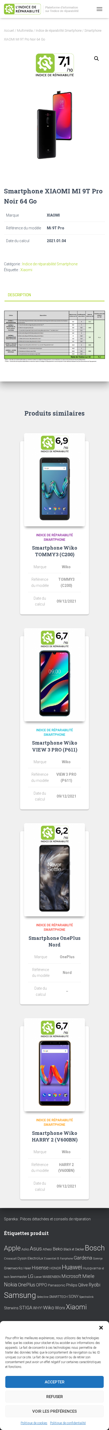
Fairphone (66, 1258)
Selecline (42, 1297)
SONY (74, 1296)
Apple (12, 1248)
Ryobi (94, 1284)
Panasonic (56, 1285)
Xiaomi (26, 270)
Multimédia (25, 30)
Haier (27, 1268)
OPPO (41, 1284)
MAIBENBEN (52, 1277)
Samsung (20, 1295)
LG (30, 1276)
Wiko (48, 1308)
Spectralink (86, 1297)
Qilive (83, 1284)
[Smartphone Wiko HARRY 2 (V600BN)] (54, 1064)
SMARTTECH (58, 1297)
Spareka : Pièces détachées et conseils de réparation (47, 1219)
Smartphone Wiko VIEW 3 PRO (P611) (54, 746)
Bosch (95, 1248)
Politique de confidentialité (68, 1423)
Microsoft (71, 1276)
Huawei (72, 1267)
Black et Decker (73, 1249)
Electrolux (35, 1258)
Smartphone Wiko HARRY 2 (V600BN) (55, 1136)
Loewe (38, 1277)
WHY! (37, 1308)
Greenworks (13, 1268)
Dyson (22, 1258)
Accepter (55, 1382)
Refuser (54, 1396)
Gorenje (98, 1258)
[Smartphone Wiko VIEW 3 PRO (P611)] (54, 674)
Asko (25, 1249)
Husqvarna (92, 1268)
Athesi (47, 1249)
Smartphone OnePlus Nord (54, 941)
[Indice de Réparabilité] (45, 9)
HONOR (55, 1268)
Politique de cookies (34, 1423)
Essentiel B (51, 1258)
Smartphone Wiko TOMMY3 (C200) (54, 551)
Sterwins (11, 1308)
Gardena (83, 1258)
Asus (36, 1248)
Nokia (10, 1284)
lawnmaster (18, 1277)
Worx (60, 1307)
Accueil (9, 30)
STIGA (25, 1307)
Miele (88, 1276)
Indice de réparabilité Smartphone (58, 30)
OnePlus (26, 1284)
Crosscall (10, 1258)
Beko (58, 1249)
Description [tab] (19, 295)
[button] (101, 1327)
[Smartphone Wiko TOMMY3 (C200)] (54, 479)
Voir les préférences (54, 1411)
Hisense (40, 1267)
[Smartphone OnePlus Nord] (54, 869)
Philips (71, 1285)
